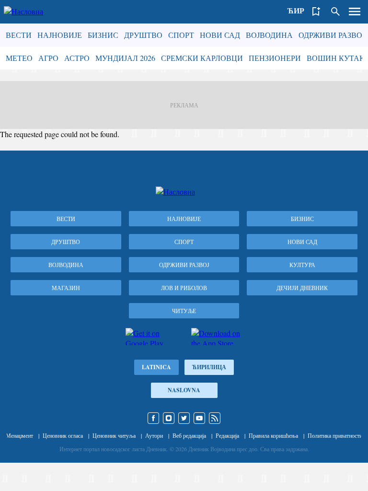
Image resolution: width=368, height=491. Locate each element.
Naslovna (184, 390)
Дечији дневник (302, 288)
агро (48, 58)
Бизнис (103, 35)
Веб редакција (189, 435)
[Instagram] (168, 418)
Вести (19, 35)
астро (77, 58)
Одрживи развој (332, 35)
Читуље (184, 311)
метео (19, 58)
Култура (302, 265)
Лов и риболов (184, 288)
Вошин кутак (336, 58)
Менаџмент (19, 435)
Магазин (66, 288)
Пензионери (275, 58)
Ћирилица (209, 367)
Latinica (156, 367)
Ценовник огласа (63, 435)
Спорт (181, 35)
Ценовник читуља (114, 435)
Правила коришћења (273, 435)
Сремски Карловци (202, 58)
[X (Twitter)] (184, 418)
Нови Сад (220, 35)
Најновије (59, 35)
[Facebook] (153, 418)
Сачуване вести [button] (316, 11)
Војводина (269, 35)
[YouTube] (199, 418)
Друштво (143, 35)
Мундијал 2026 (125, 58)
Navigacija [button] (354, 11)
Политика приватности (335, 435)
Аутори (154, 435)
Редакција (227, 435)
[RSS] (214, 418)
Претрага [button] (335, 11)
